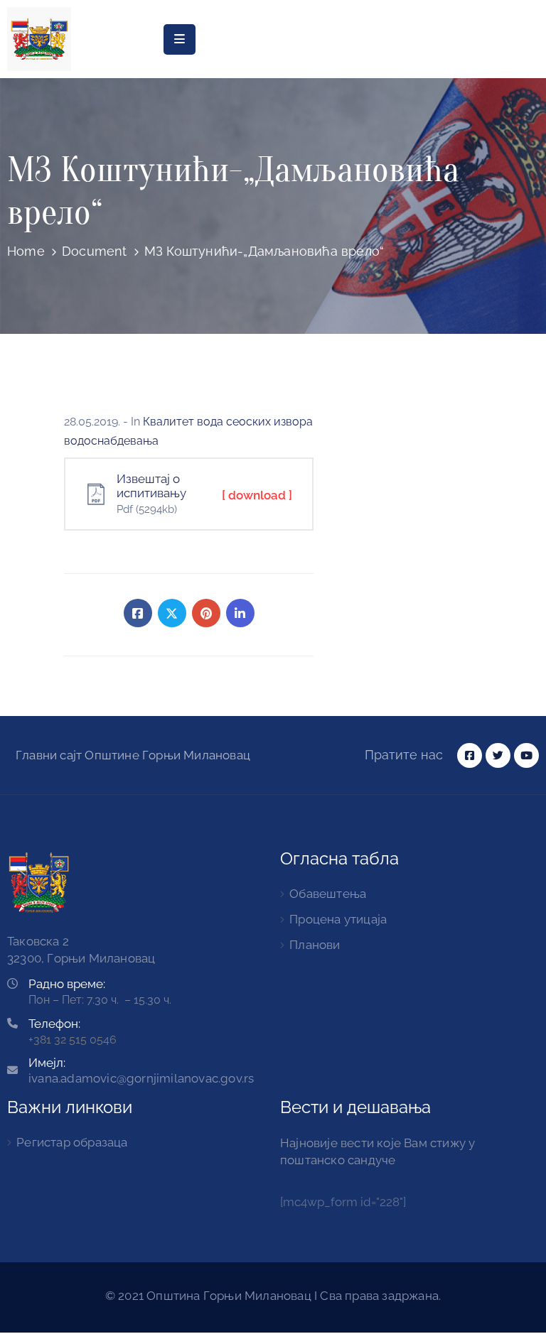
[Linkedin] (240, 613)
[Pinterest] (206, 613)
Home (26, 251)
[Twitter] (172, 613)
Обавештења (327, 893)
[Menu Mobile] (180, 39)
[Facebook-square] (469, 755)
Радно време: (66, 984)
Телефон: (54, 1023)
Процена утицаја (338, 919)
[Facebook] (138, 613)
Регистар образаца (71, 1142)
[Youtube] (526, 755)
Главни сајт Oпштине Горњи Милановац (133, 755)
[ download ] (257, 495)
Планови (314, 945)
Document (94, 251)
